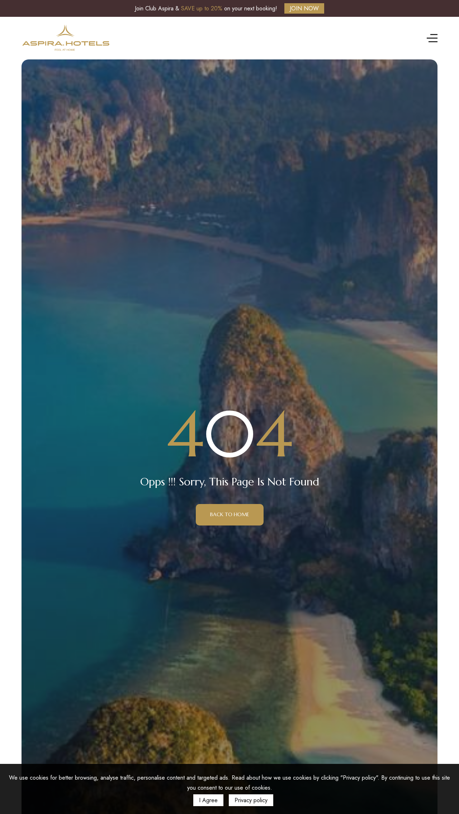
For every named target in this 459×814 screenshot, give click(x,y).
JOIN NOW (304, 8)
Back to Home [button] (229, 514)
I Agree (208, 800)
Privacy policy (251, 800)
